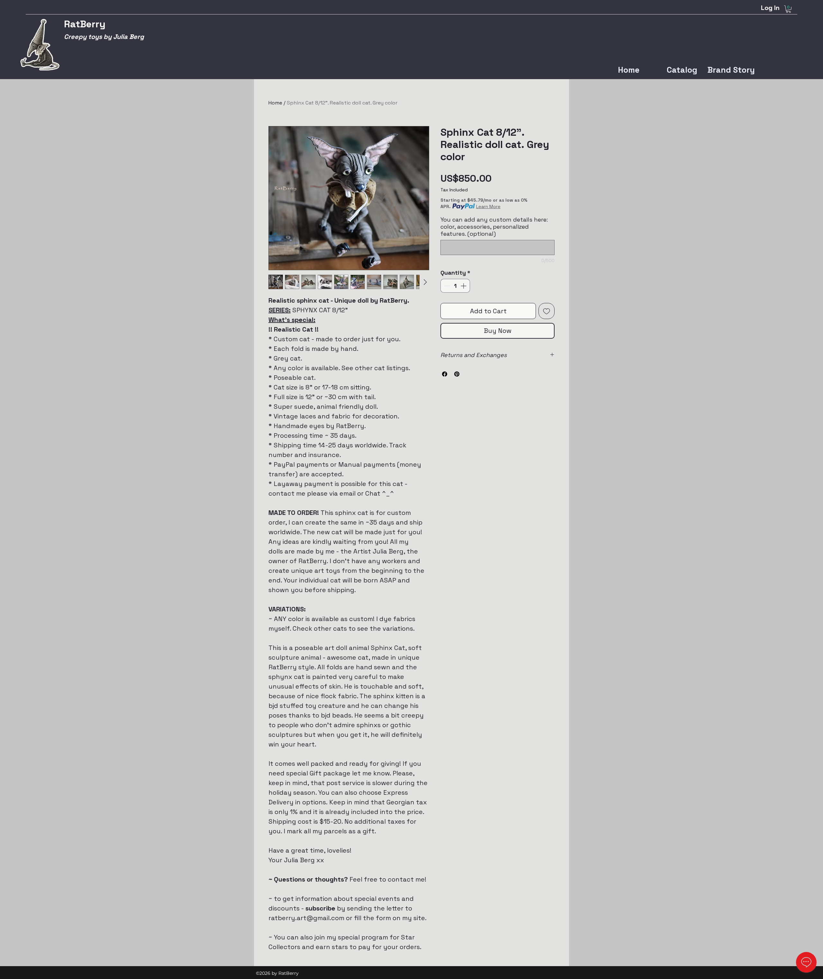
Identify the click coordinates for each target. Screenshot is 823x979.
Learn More (488, 206)
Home (275, 102)
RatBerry (84, 24)
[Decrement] (446, 285)
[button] (788, 9)
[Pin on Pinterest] (457, 374)
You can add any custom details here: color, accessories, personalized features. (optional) (494, 226)
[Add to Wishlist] (546, 311)
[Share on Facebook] (444, 374)
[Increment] (464, 285)
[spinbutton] (455, 285)
